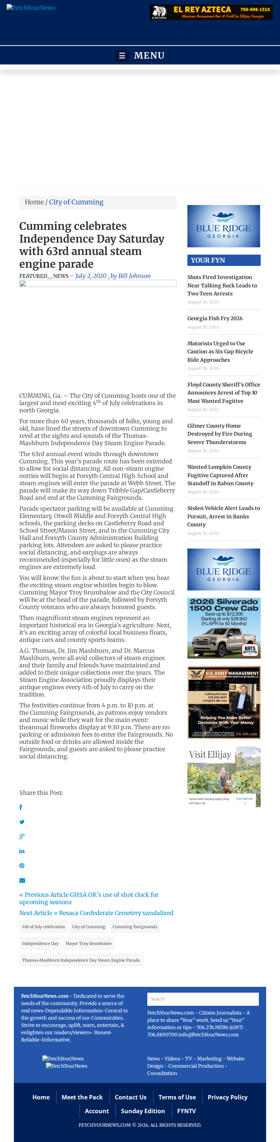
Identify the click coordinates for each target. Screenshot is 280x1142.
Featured (33, 276)
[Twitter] (22, 821)
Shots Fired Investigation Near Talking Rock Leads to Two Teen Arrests (222, 285)
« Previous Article (44, 894)
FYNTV (186, 1111)
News (61, 276)
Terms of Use (177, 1097)
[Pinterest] (21, 865)
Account (97, 1111)
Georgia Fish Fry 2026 (215, 318)
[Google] (22, 836)
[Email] (22, 880)
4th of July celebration (43, 926)
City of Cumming (88, 926)
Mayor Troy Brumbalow (89, 943)
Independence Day (40, 943)
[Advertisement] (140, 132)
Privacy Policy (228, 1097)
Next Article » (38, 913)
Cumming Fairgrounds (135, 926)
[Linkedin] (21, 851)
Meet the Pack (82, 1097)
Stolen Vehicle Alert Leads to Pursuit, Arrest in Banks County (223, 516)
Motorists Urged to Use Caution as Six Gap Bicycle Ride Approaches (220, 351)
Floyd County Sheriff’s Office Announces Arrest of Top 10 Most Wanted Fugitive (223, 392)
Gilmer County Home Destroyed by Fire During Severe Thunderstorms (219, 434)
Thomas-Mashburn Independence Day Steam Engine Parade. (81, 960)
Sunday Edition (143, 1111)
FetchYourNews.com (171, 1013)
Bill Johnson (134, 275)
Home (34, 202)
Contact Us (131, 1097)
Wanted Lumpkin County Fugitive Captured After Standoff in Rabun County (220, 475)
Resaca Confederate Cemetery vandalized (116, 913)
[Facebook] (20, 807)
